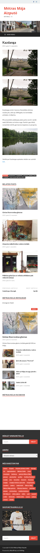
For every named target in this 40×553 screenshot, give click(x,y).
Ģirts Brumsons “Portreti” (25, 361)
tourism (5, 177)
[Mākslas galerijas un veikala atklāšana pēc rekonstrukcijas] (20, 262)
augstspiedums (11, 471)
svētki (5, 497)
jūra (11, 480)
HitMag (22, 550)
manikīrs (5, 485)
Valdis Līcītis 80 (21, 382)
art (4, 471)
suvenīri (34, 494)
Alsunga (33, 468)
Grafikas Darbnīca (29, 477)
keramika (16, 480)
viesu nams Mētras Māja (17, 177)
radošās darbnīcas (24, 491)
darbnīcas (14, 474)
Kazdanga (12, 175)
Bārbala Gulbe (22, 471)
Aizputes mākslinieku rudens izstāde (15, 244)
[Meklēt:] (20, 442)
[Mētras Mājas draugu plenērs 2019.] (8, 372)
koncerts (23, 480)
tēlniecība (12, 497)
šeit (3, 162)
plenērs (5, 491)
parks (31, 175)
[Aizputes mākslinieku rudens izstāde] (20, 231)
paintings (32, 488)
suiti (28, 494)
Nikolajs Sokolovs (22, 488)
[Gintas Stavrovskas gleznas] (20, 199)
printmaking (13, 491)
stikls (23, 494)
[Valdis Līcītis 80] (8, 383)
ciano (29, 471)
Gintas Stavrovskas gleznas (12, 212)
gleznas (5, 477)
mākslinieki (20, 485)
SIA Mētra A (6, 494)
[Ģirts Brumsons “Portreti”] (8, 361)
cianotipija (6, 474)
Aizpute (11, 468)
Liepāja (5, 482)
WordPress (13, 550)
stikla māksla (16, 494)
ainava (5, 468)
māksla (12, 485)
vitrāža (11, 499)
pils (35, 175)
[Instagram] (36, 1)
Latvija (25, 175)
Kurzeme (19, 175)
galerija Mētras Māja (25, 474)
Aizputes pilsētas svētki (22, 468)
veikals (34, 497)
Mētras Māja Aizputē (14, 10)
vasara (28, 497)
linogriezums (30, 482)
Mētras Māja (28, 485)
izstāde (5, 480)
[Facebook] (34, 1)
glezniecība (13, 477)
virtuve (5, 499)
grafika (20, 477)
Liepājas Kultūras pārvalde (17, 482)
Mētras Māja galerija (9, 488)
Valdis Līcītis (20, 497)
